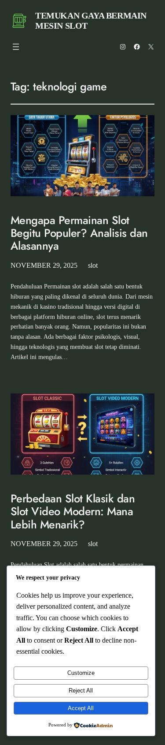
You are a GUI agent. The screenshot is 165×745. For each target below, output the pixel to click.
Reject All (81, 690)
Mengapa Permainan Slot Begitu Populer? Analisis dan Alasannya (79, 233)
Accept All (81, 708)
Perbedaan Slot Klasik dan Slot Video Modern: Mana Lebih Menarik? (73, 511)
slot (93, 265)
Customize (81, 673)
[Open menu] (16, 46)
